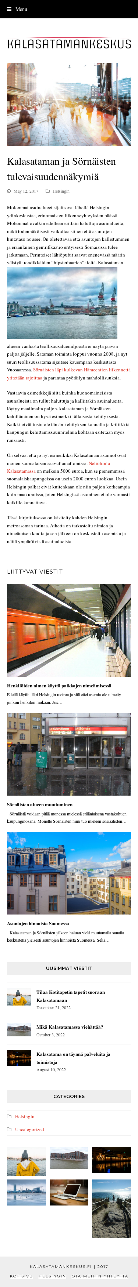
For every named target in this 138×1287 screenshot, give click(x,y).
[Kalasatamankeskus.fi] (69, 42)
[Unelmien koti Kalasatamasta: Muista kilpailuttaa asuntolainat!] (26, 1192)
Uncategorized (29, 1129)
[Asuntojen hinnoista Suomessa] (69, 873)
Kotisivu (21, 1276)
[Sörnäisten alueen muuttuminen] (69, 754)
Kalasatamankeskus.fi (62, 1266)
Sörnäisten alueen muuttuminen (39, 804)
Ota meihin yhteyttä (100, 1276)
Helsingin (61, 191)
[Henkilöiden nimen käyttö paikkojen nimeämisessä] (69, 630)
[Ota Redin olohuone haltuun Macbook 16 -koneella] (69, 1192)
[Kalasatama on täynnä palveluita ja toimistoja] (19, 1058)
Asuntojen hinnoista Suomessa (38, 923)
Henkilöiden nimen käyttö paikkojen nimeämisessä (59, 685)
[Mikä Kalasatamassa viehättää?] (19, 1029)
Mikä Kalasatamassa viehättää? (69, 1026)
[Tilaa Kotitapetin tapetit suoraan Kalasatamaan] (19, 997)
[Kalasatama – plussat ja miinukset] (111, 1208)
